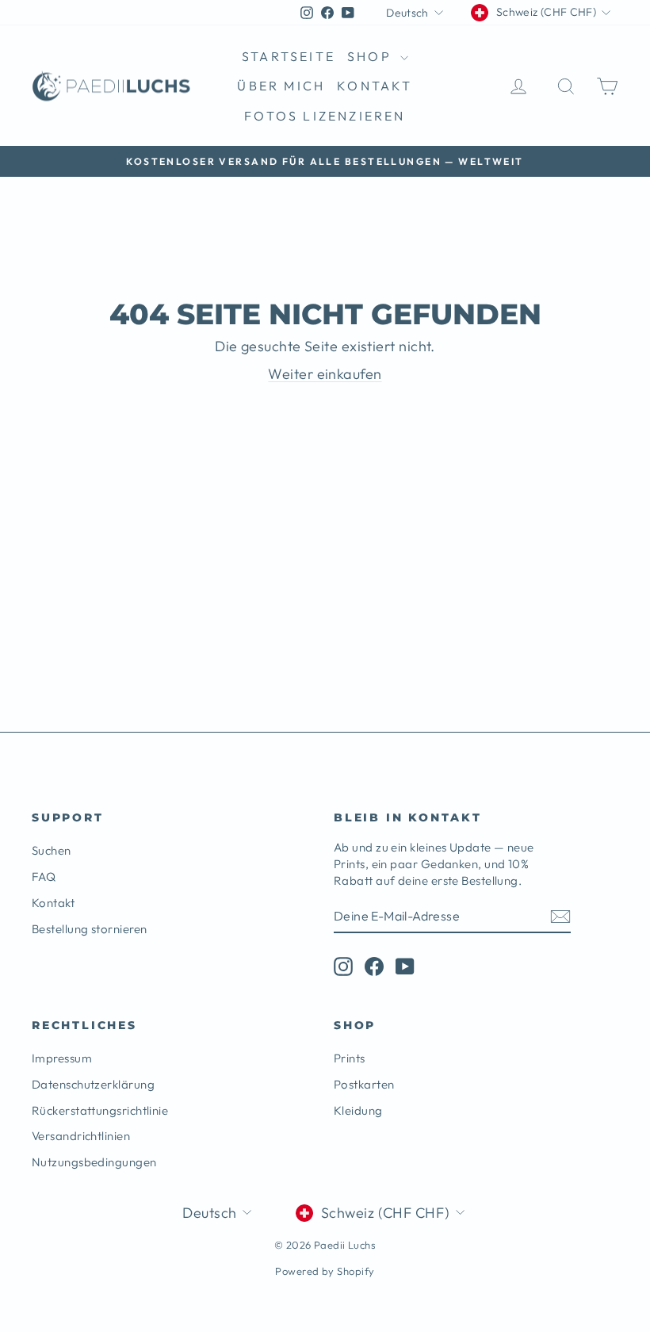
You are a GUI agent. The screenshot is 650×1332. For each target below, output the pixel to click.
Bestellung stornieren (89, 928)
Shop (371, 56)
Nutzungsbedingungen (94, 1161)
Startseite (288, 56)
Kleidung (358, 1110)
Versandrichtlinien (81, 1135)
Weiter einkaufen (324, 374)
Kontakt (374, 86)
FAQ (43, 876)
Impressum (62, 1058)
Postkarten (364, 1084)
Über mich (281, 86)
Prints (349, 1058)
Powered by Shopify (324, 1271)
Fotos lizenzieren (324, 116)
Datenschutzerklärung (93, 1084)
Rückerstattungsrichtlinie (100, 1110)
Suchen (51, 850)
